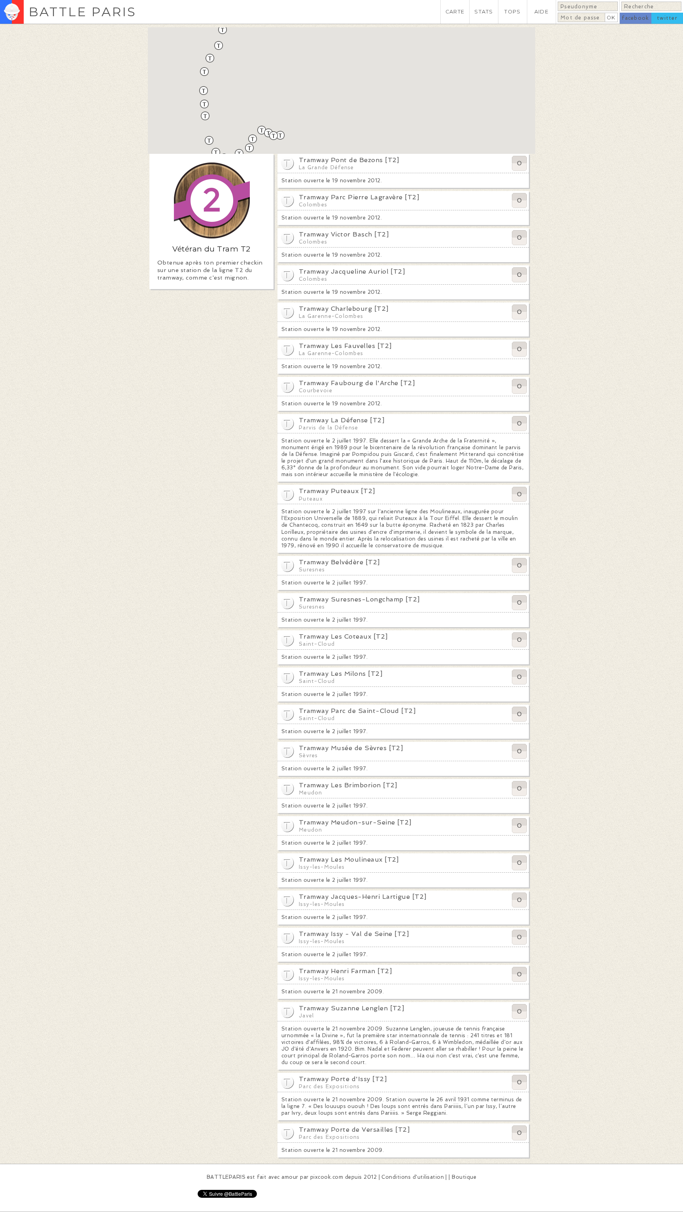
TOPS (512, 12)
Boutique (464, 1177)
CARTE (454, 12)
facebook (635, 18)
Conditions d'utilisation (412, 1177)
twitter (667, 18)
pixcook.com (326, 1177)
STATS (483, 12)
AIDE (541, 12)
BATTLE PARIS (82, 11)
